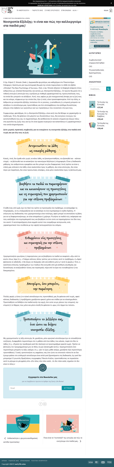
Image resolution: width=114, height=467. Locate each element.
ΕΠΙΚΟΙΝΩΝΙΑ (66, 10)
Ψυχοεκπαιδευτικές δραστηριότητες (96, 71)
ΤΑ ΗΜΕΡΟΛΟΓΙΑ (23, 10)
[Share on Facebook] (41, 404)
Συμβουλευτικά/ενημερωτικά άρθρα (16, 18)
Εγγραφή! (68, 388)
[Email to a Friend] (45, 404)
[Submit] (108, 89)
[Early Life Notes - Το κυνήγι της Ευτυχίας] (7, 10)
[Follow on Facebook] (111, 3)
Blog (75, 10)
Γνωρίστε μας (37, 10)
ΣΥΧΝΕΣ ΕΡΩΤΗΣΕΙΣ (52, 10)
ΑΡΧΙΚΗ (4, 461)
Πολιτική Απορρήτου (39, 461)
